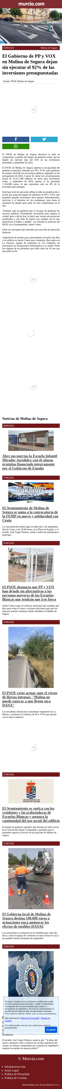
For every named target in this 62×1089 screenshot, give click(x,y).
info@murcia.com (15, 1066)
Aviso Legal (12, 1070)
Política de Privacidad (17, 1074)
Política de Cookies (16, 1077)
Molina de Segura (49, 48)
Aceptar (51, 1029)
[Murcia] (31, 4)
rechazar (24, 1025)
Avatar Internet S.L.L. (49, 1084)
